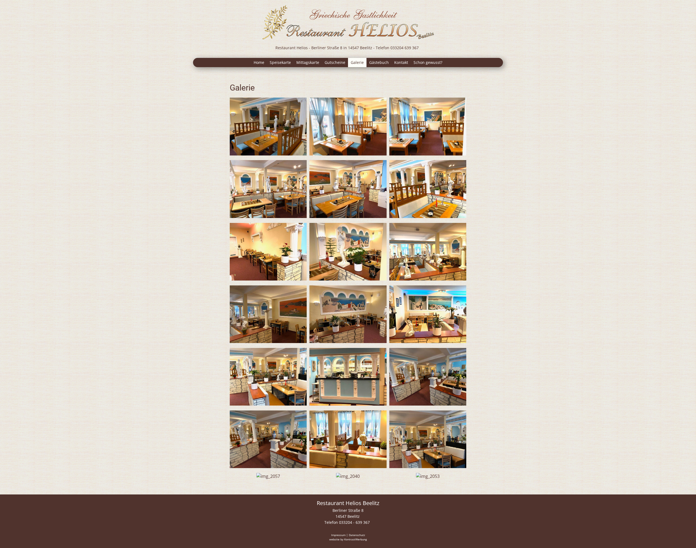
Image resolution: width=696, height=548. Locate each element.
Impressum (338, 535)
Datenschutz (357, 535)
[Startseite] (348, 22)
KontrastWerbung (355, 539)
